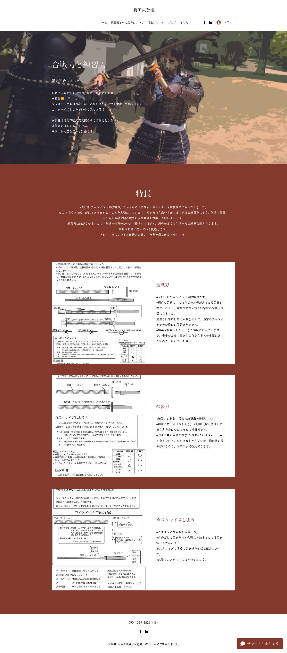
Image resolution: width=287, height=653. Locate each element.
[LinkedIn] (210, 22)
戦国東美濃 (144, 10)
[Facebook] (205, 22)
